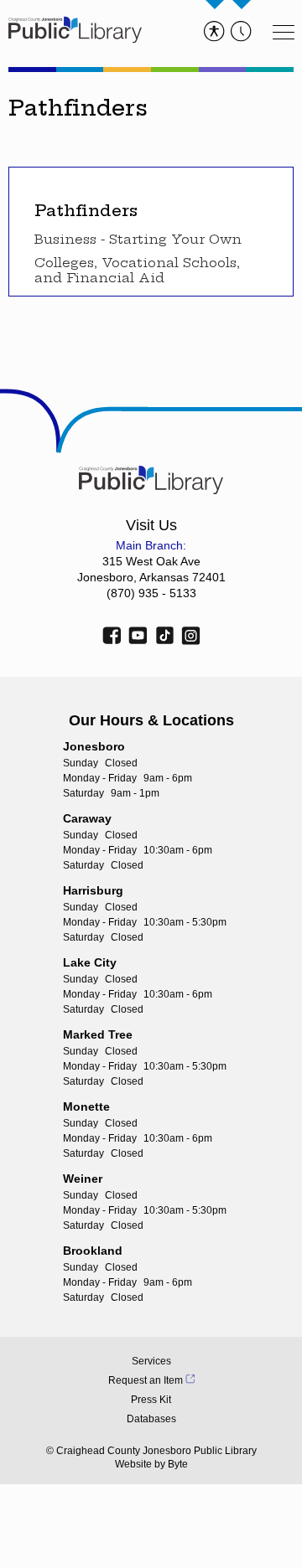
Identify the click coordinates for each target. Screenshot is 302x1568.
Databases (151, 1419)
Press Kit (151, 1400)
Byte (178, 1464)
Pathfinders (86, 210)
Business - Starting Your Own (138, 239)
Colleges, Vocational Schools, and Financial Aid (137, 270)
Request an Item (145, 1380)
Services (151, 1361)
